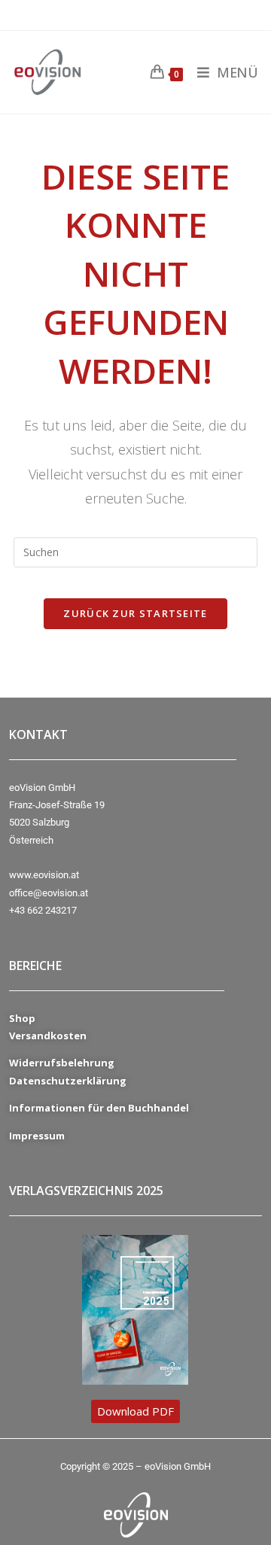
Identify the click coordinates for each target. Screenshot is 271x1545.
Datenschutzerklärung (67, 1080)
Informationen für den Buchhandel (99, 1108)
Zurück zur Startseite (135, 613)
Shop (22, 1018)
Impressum (37, 1135)
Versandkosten (48, 1035)
